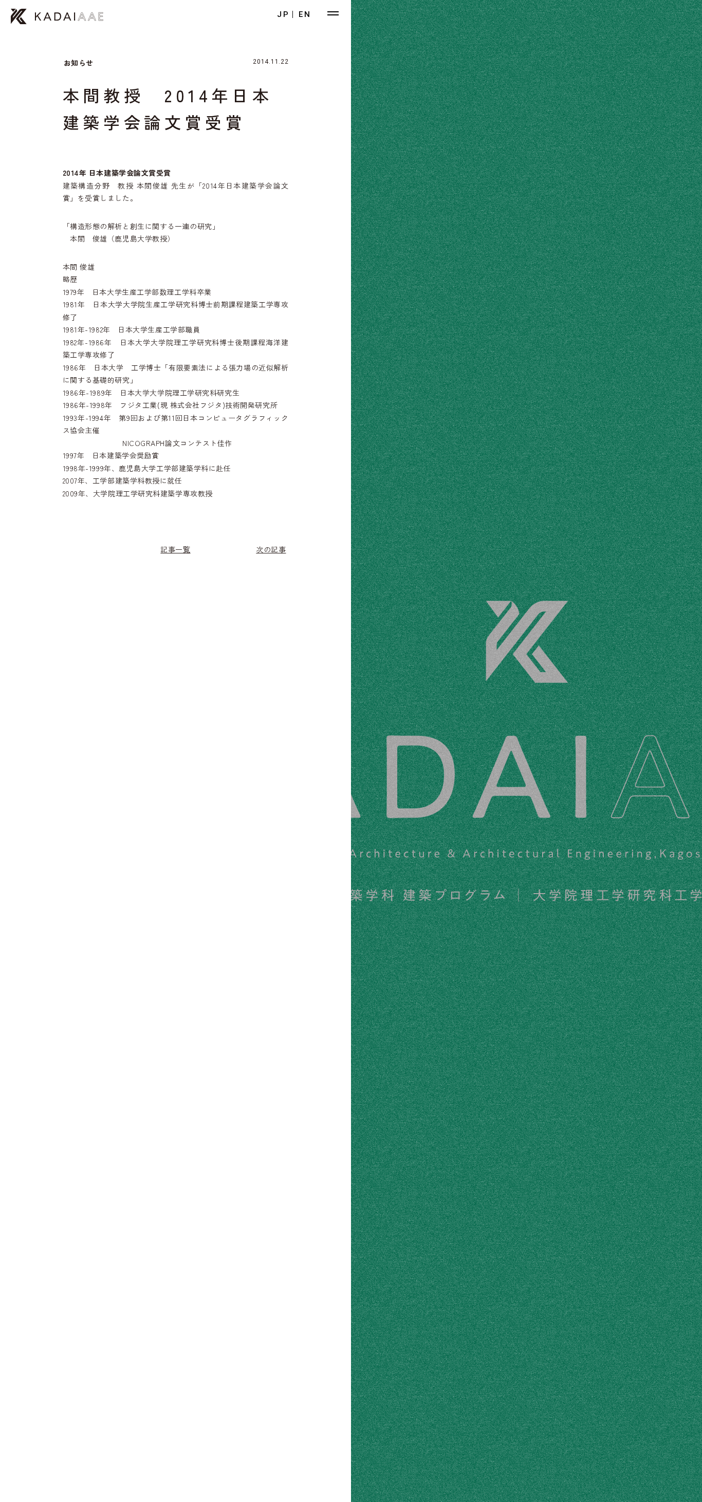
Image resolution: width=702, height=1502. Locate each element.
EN (305, 14)
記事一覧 (175, 549)
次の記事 (271, 549)
